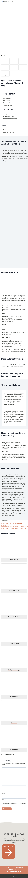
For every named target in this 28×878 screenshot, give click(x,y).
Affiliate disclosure (14, 871)
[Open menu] (22, 2)
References (5, 520)
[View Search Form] (25, 2)
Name (4, 787)
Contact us (19, 868)
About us (8, 868)
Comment (5, 769)
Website (4, 800)
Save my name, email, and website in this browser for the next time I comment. (14, 804)
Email (4, 793)
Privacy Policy (14, 869)
